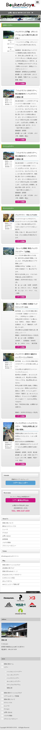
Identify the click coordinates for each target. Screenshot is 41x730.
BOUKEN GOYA (12, 727)
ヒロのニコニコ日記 (8, 578)
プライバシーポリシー (9, 546)
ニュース (5, 529)
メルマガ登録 (6, 542)
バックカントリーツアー (14, 671)
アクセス (5, 532)
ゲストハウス (8, 702)
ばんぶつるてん (7, 581)
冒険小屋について (7, 523)
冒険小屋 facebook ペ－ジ (10, 571)
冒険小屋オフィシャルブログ (11, 565)
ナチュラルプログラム (13, 684)
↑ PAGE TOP (33, 592)
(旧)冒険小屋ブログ (8, 568)
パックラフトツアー (13, 678)
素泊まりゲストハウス (9, 526)
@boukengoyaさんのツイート (10, 556)
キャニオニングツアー (13, 681)
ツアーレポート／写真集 (11, 696)
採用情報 (5, 539)
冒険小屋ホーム (9, 664)
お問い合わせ (6, 536)
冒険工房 (9, 688)
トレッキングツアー (13, 675)
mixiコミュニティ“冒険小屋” (11, 584)
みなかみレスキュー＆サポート (12, 574)
